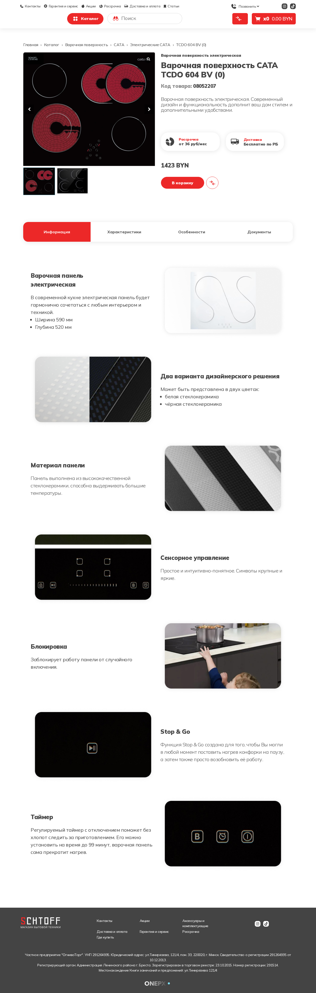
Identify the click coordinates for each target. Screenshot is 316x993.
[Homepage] (40, 920)
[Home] (39, 15)
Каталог (89, 18)
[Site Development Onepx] (158, 983)
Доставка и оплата (145, 6)
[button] (149, 109)
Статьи (173, 6)
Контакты (32, 6)
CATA (119, 44)
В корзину (182, 182)
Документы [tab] (259, 231)
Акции (91, 6)
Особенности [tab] (191, 231)
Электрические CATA (150, 44)
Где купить (105, 937)
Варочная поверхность (86, 44)
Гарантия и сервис (63, 6)
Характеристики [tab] (124, 231)
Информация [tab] (57, 231)
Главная (30, 44)
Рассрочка (112, 6)
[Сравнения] (240, 18)
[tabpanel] (158, 568)
